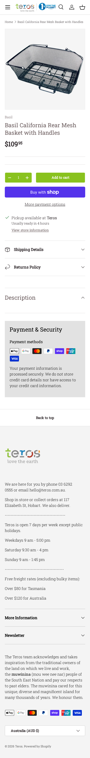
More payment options (45, 204)
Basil (8, 117)
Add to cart (60, 177)
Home (9, 22)
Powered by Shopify (37, 746)
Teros (19, 746)
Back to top (45, 417)
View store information (30, 230)
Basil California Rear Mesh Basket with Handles (50, 22)
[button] (82, 7)
